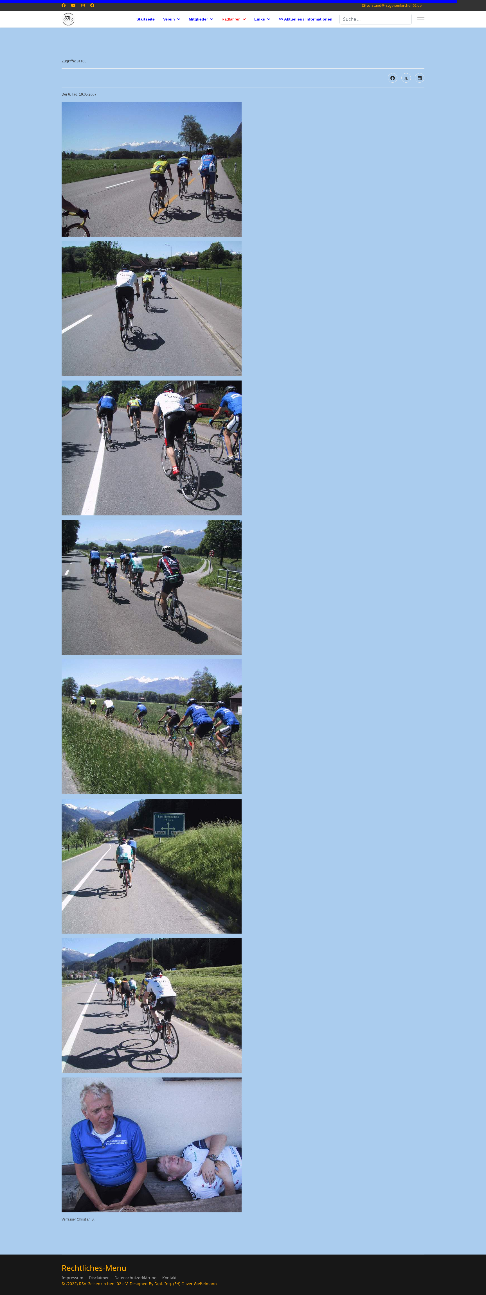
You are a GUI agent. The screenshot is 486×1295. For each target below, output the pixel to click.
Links (259, 19)
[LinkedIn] (419, 78)
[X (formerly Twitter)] (406, 78)
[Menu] (420, 19)
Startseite (145, 19)
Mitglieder (198, 19)
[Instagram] (83, 5)
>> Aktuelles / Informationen (305, 19)
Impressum (72, 1277)
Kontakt (169, 1277)
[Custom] (92, 5)
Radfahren (231, 19)
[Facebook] (64, 5)
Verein (169, 19)
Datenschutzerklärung (135, 1277)
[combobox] (375, 19)
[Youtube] (73, 5)
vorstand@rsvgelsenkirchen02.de (394, 5)
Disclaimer (99, 1277)
